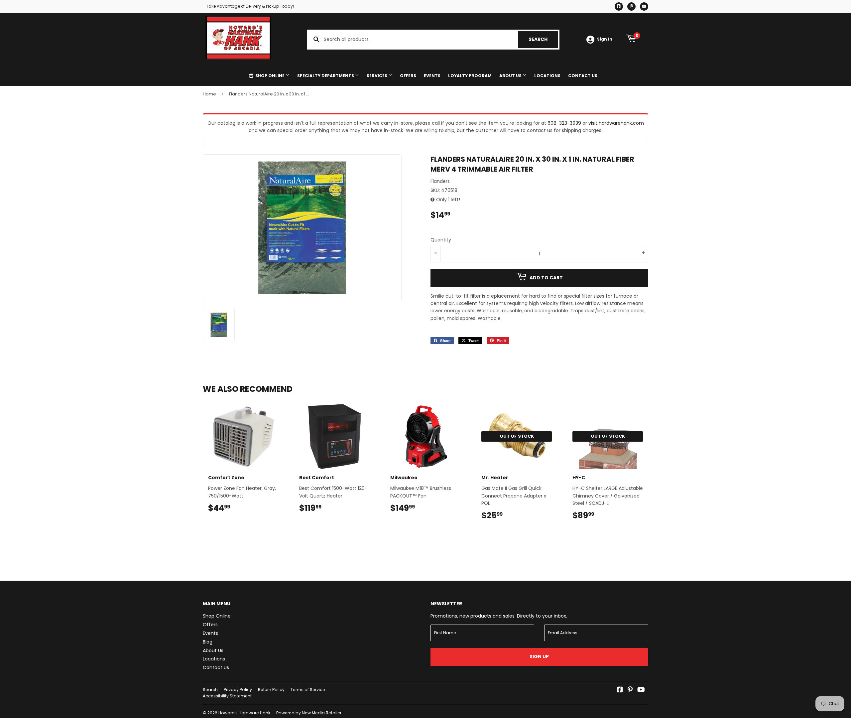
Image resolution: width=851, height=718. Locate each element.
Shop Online (270, 75)
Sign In (604, 39)
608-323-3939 (564, 123)
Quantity (440, 239)
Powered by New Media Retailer (308, 713)
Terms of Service (308, 689)
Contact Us (582, 75)
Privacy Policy (238, 689)
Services (377, 75)
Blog (207, 642)
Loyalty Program (470, 75)
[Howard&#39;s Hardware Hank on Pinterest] (630, 690)
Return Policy (271, 689)
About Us (511, 75)
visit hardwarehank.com (616, 123)
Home (209, 94)
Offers (408, 75)
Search (543, 39)
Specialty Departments (326, 75)
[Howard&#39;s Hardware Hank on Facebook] (620, 690)
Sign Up (539, 656)
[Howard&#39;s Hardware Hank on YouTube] (641, 690)
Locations (547, 75)
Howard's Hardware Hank (244, 713)
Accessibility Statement (227, 696)
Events (432, 75)
